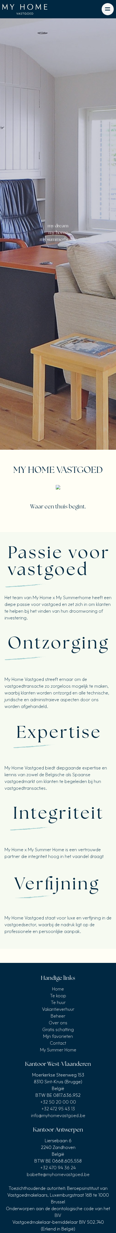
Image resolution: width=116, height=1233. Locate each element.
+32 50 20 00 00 (58, 1102)
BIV (58, 1215)
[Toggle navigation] (108, 9)
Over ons (58, 1022)
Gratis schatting (58, 1029)
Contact (58, 1043)
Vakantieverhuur (58, 1009)
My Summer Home (58, 1050)
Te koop (58, 995)
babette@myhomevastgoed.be (58, 1174)
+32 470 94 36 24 (58, 1167)
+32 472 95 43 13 (58, 1108)
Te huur (58, 1002)
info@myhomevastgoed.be (58, 1115)
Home (58, 989)
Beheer (58, 1016)
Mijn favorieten (58, 1036)
